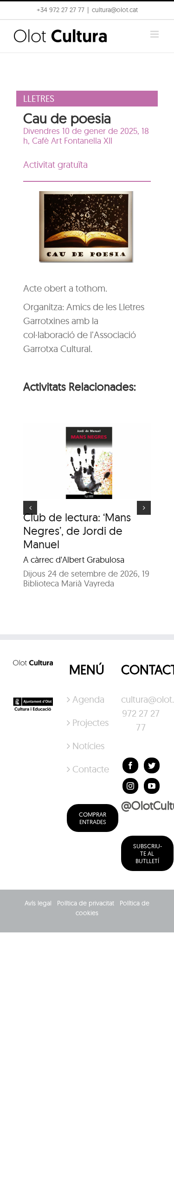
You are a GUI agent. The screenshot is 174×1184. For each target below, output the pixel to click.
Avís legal (38, 903)
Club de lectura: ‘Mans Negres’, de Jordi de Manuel (77, 530)
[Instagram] (130, 786)
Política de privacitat (85, 903)
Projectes (87, 722)
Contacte (87, 769)
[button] (19, 29)
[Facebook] (130, 765)
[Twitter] (152, 765)
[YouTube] (152, 786)
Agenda (87, 699)
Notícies (87, 746)
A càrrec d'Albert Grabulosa (73, 559)
